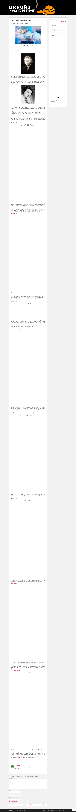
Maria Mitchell (14, 583)
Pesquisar (52, 19)
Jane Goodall (14, 498)
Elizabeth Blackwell (15, 413)
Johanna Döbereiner (16, 670)
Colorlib (59, 810)
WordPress (65, 810)
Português (60, 1)
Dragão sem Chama (46, 810)
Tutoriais (53, 35)
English (64, 1)
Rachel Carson (14, 213)
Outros (26, 23)
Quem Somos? (11, 810)
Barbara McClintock (15, 301)
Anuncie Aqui (22, 810)
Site (9, 797)
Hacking (53, 31)
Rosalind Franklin (15, 84)
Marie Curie (14, 51)
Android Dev (54, 25)
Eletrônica (53, 29)
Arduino (53, 27)
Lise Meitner (14, 122)
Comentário (11, 778)
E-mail (10, 793)
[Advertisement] (58, 60)
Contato (16, 810)
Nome (10, 790)
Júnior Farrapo (21, 23)
